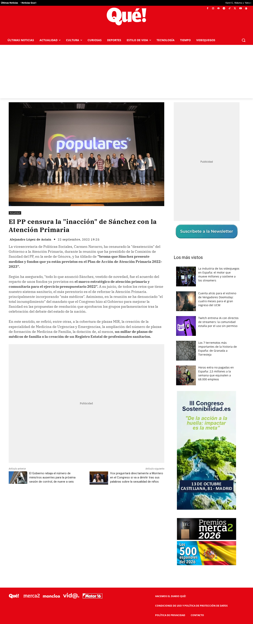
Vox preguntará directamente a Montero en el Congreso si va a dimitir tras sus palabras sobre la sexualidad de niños (136, 477)
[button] (243, 40)
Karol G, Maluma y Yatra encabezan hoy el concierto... (226, 3)
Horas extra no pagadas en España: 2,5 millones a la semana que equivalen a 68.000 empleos (216, 373)
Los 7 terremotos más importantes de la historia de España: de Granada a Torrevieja (217, 348)
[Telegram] (224, 8)
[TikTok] (229, 8)
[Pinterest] (59, 499)
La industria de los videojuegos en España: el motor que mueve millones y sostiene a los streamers (218, 274)
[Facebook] (207, 8)
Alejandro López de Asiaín (30, 239)
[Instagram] (213, 8)
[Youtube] (240, 8)
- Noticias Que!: (28, 2)
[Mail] (218, 8)
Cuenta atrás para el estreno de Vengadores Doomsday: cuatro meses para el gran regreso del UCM (217, 299)
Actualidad (15, 212)
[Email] (95, 499)
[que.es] (126, 16)
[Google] (246, 8)
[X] (235, 8)
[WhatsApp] (68, 499)
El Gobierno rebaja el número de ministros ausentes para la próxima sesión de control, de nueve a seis (52, 477)
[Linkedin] (86, 499)
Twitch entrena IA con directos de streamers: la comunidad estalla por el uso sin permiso (218, 322)
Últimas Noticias (9, 2)
